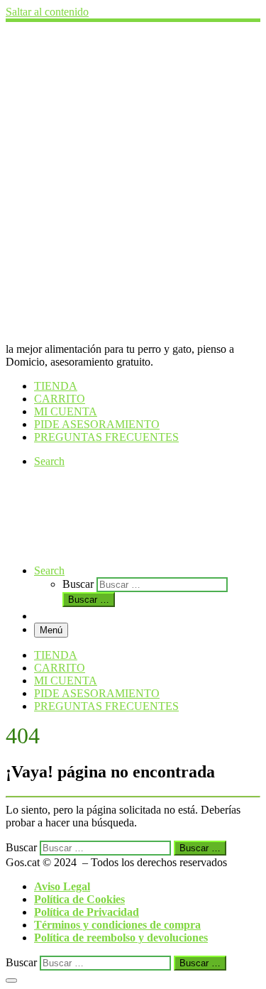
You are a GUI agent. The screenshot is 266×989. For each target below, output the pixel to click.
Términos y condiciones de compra (117, 925)
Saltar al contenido (47, 12)
